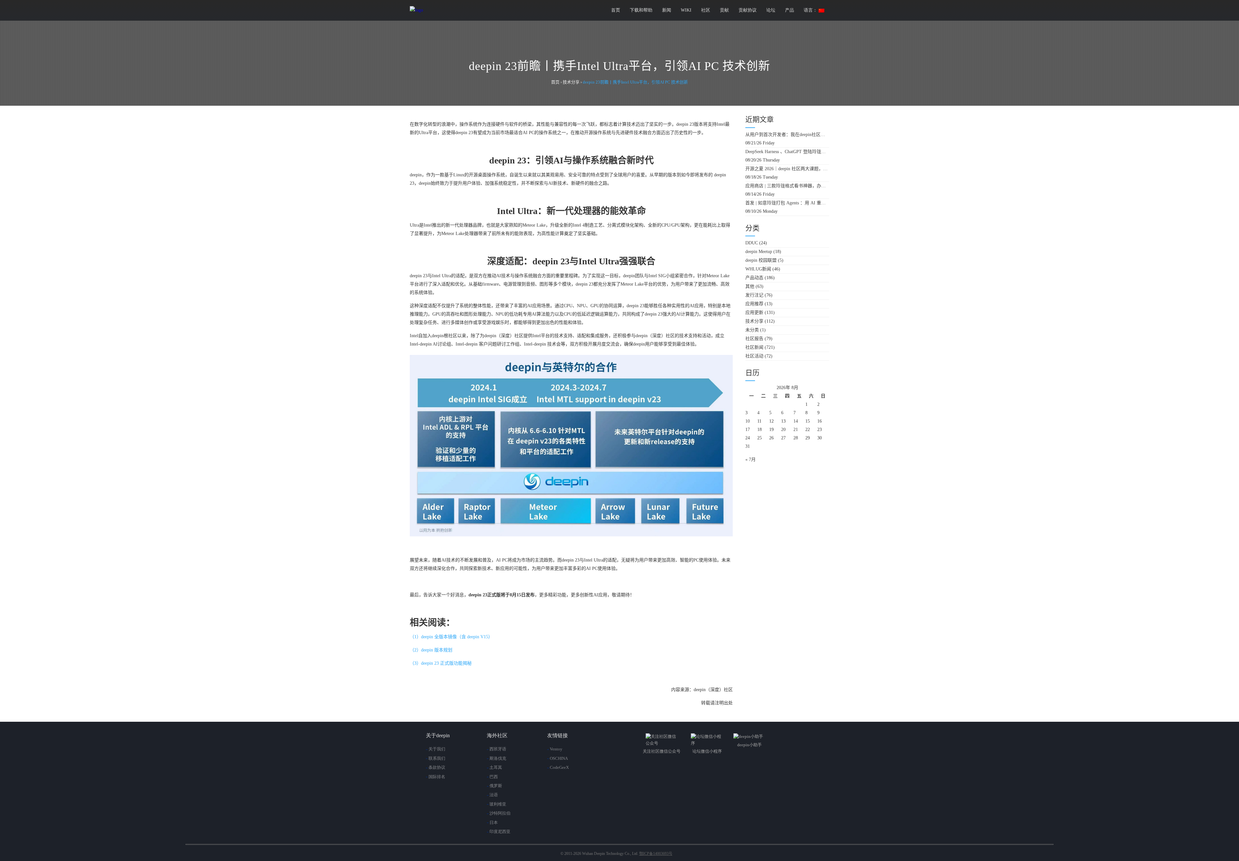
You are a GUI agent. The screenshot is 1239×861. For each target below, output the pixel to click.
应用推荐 (754, 303)
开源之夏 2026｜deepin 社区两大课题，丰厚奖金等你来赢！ (787, 168)
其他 (749, 286)
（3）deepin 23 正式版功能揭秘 (441, 663)
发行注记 (754, 295)
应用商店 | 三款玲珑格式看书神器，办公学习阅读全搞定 (787, 185)
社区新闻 (754, 347)
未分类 (752, 330)
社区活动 (754, 356)
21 (795, 429)
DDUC (751, 242)
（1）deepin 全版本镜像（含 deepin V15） (451, 636)
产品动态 (754, 277)
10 (747, 421)
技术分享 (754, 321)
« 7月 (750, 459)
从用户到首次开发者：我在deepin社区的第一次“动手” (787, 134)
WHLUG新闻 (758, 269)
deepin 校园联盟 (761, 260)
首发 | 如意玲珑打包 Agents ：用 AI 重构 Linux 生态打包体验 (787, 203)
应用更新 (754, 312)
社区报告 (754, 338)
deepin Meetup (758, 251)
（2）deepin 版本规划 (431, 650)
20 (783, 429)
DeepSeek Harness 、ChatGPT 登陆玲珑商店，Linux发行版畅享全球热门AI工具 (787, 151)
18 (759, 429)
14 (795, 421)
